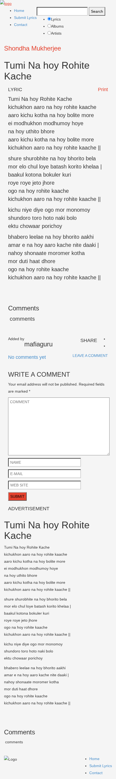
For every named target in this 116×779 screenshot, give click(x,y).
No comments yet (27, 357)
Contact (20, 24)
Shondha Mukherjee (32, 48)
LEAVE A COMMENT (90, 355)
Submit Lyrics (25, 17)
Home (19, 10)
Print (103, 89)
